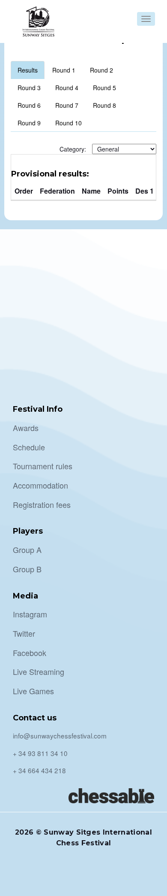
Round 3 (29, 87)
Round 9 (29, 122)
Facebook (29, 652)
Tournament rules (42, 465)
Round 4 (66, 87)
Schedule (29, 447)
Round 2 (101, 70)
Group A (27, 549)
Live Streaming (38, 671)
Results (28, 70)
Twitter (24, 633)
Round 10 (68, 122)
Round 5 (104, 87)
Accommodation (40, 485)
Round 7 (66, 105)
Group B (27, 568)
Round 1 (63, 70)
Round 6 (29, 105)
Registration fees (42, 504)
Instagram (30, 614)
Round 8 (104, 105)
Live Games (33, 690)
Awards (26, 427)
